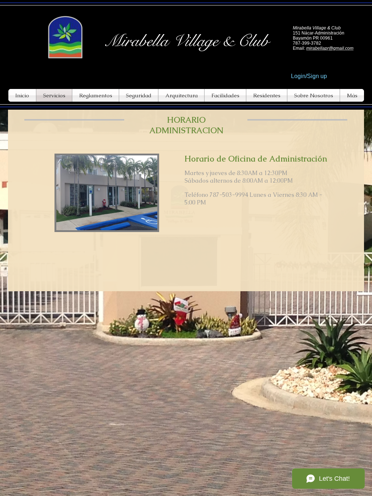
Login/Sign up (309, 76)
